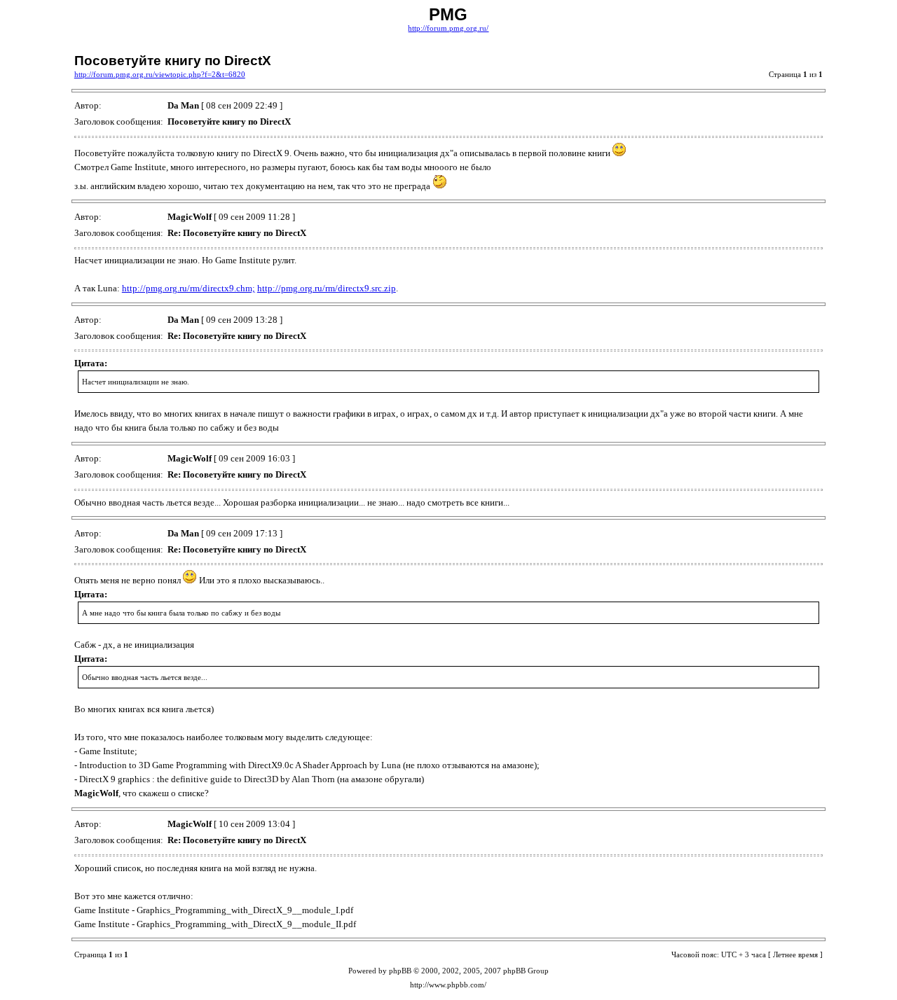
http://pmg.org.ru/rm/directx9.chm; (188, 288)
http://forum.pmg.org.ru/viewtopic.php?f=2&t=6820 (159, 74)
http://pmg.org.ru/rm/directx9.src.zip (326, 288)
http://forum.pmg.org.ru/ (448, 28)
